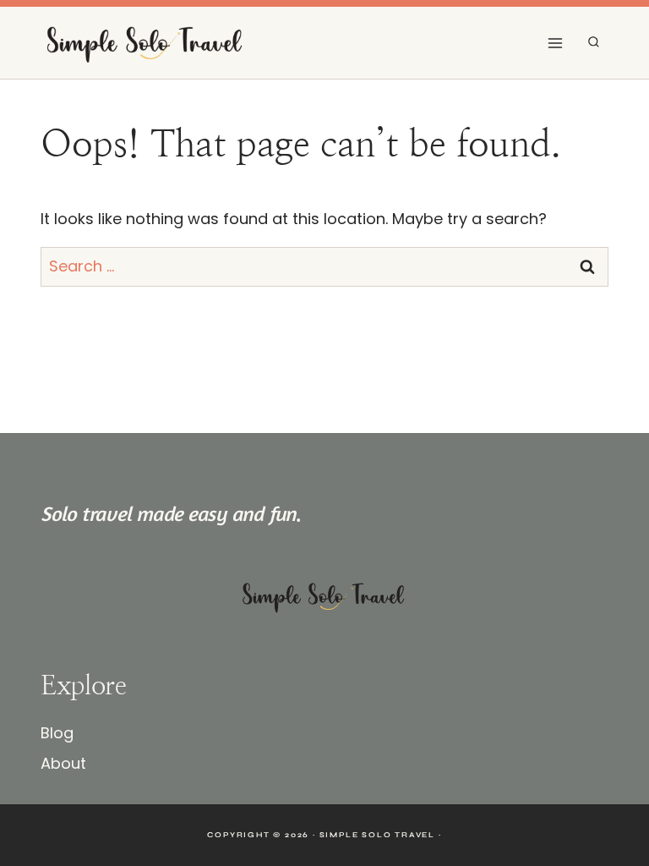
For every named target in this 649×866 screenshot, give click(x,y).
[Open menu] (554, 43)
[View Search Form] (593, 43)
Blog (57, 732)
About (63, 763)
